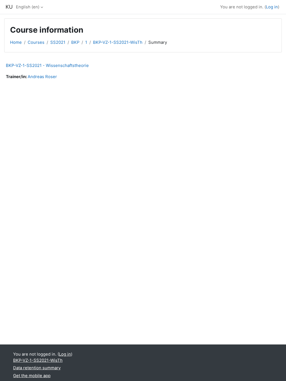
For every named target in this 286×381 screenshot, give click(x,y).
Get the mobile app (32, 375)
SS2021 (57, 42)
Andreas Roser (42, 76)
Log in (272, 6)
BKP (75, 42)
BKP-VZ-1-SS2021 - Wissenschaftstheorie (47, 65)
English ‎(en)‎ (27, 6)
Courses (36, 42)
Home (16, 42)
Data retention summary (37, 367)
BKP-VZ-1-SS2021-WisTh (117, 42)
